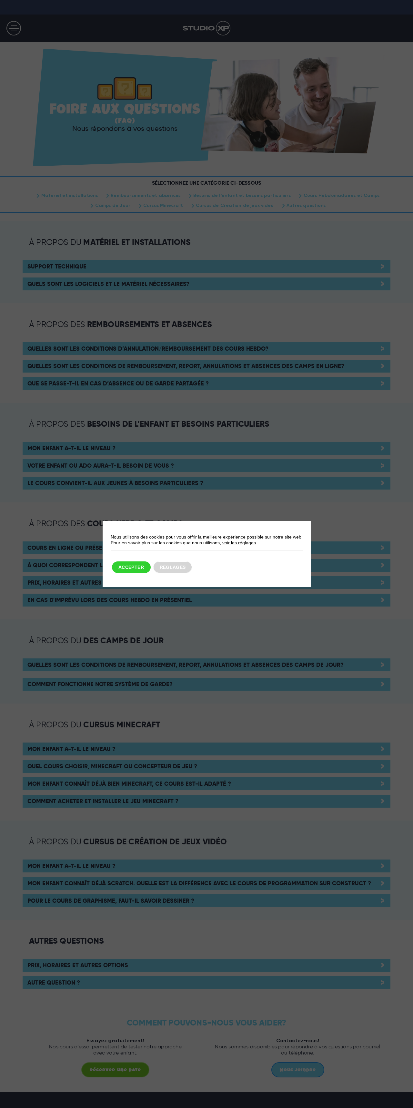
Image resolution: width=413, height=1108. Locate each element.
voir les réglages (239, 542)
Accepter (131, 567)
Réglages (173, 567)
